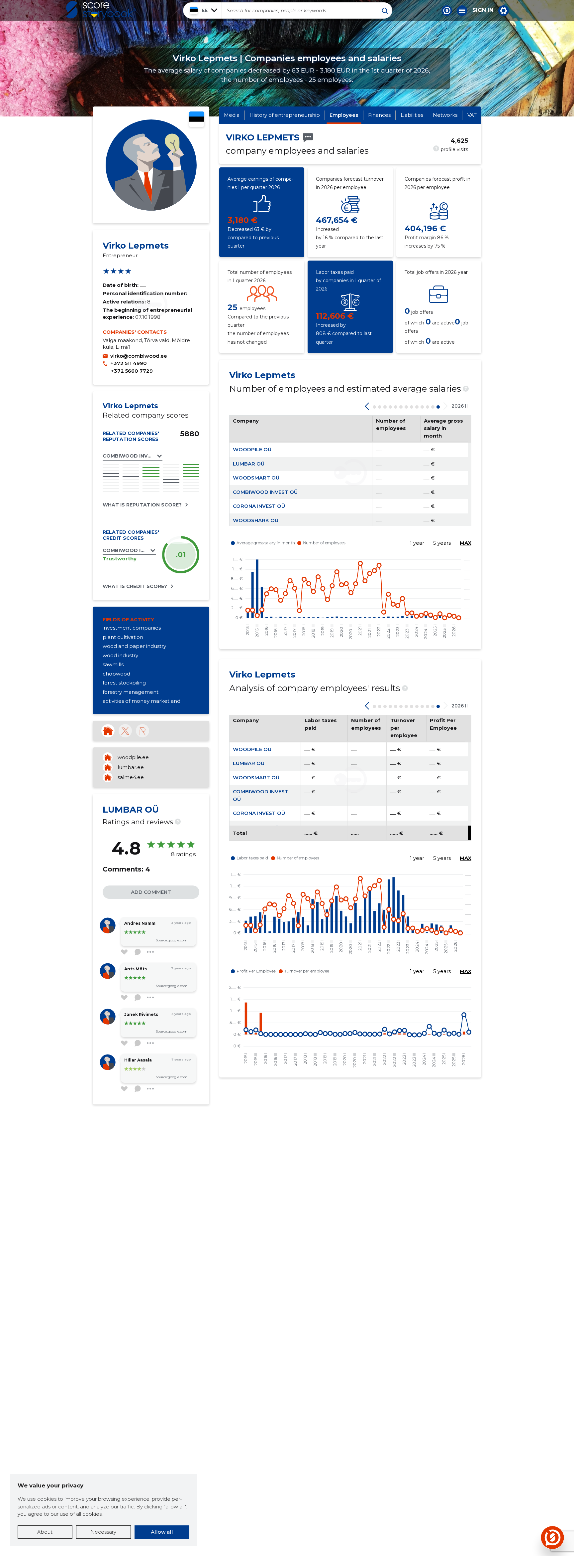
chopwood (116, 674)
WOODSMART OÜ (256, 478)
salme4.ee (131, 777)
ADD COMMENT (151, 892)
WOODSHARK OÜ (255, 520)
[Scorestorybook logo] (101, 10)
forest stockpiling (124, 683)
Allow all (162, 1532)
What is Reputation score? (142, 505)
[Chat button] (446, 10)
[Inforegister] (142, 730)
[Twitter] (125, 730)
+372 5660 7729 (132, 371)
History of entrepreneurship (284, 115)
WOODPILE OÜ (252, 449)
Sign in (482, 10)
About (44, 1532)
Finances (379, 115)
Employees (344, 115)
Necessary (103, 1532)
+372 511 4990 (128, 363)
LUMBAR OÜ (248, 464)
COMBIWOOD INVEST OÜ (265, 492)
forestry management (130, 692)
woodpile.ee (133, 757)
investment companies (132, 628)
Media (231, 115)
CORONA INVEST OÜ (259, 506)
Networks (445, 115)
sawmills (113, 664)
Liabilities (412, 115)
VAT (472, 115)
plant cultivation (123, 637)
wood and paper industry (134, 646)
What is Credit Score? (135, 586)
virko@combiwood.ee (138, 356)
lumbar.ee (131, 767)
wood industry (120, 655)
